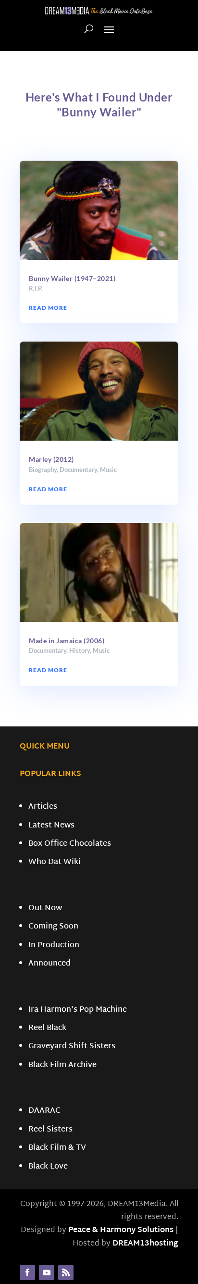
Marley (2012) (51, 459)
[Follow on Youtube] (46, 1272)
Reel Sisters (50, 1130)
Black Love (48, 1167)
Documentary (78, 469)
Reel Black (47, 1028)
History (79, 650)
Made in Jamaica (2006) (66, 640)
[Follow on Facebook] (27, 1272)
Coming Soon (53, 927)
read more (48, 307)
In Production (53, 946)
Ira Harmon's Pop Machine (77, 1010)
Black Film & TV (57, 1148)
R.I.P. (35, 288)
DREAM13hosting (145, 1244)
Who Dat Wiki (54, 862)
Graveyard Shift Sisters (71, 1047)
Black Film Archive (62, 1065)
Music (108, 469)
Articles (42, 807)
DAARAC (44, 1111)
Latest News (51, 826)
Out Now (45, 908)
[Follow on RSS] (66, 1272)
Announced (49, 964)
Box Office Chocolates (69, 844)
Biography (43, 469)
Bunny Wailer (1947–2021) (72, 278)
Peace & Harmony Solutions (120, 1230)
